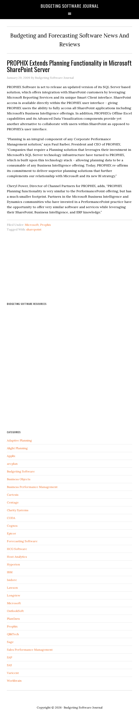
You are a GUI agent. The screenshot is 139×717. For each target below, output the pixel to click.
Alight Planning (17, 448)
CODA (11, 518)
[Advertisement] (69, 260)
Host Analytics (17, 556)
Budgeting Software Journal (70, 6)
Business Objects (18, 479)
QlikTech (13, 634)
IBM (9, 572)
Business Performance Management (32, 487)
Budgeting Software (21, 471)
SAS (9, 665)
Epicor (11, 533)
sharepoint (33, 229)
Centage (13, 502)
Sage (10, 642)
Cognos (12, 525)
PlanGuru (13, 618)
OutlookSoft (15, 611)
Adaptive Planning (19, 440)
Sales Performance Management (30, 649)
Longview (13, 595)
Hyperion (13, 564)
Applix (11, 456)
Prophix (45, 225)
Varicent (13, 673)
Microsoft (32, 225)
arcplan (12, 463)
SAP (9, 657)
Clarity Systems (17, 510)
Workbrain (14, 680)
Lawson (12, 587)
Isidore (12, 580)
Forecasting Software (22, 541)
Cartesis (12, 494)
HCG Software (17, 549)
